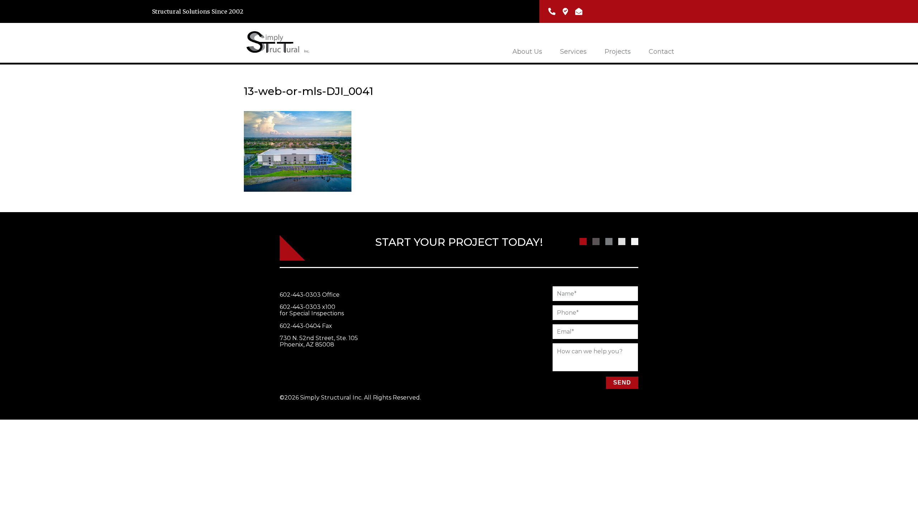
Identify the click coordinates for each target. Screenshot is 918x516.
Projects (618, 52)
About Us (527, 52)
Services (573, 52)
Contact (661, 52)
